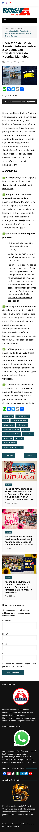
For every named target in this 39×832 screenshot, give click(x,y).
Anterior (10, 456)
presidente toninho (12, 429)
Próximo (29, 456)
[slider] (32, 101)
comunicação (23, 416)
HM (6, 420)
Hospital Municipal (20, 420)
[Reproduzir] (5, 102)
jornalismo (22, 425)
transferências (10, 443)
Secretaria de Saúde (12, 434)
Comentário (7, 621)
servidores (29, 434)
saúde (26, 429)
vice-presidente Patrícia (13, 447)
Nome (5, 634)
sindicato (8, 438)
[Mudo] (28, 102)
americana (9, 416)
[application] (19, 101)
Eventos (22, 62)
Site (3, 654)
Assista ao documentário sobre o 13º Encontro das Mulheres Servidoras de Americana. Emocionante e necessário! (18, 587)
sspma (19, 438)
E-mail (5, 644)
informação (9, 425)
